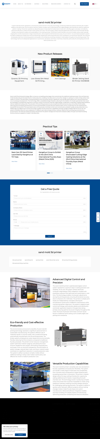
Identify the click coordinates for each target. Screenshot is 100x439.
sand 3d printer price (52, 260)
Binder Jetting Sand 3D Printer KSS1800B (80, 80)
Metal (42, 413)
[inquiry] (98, 214)
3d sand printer (17, 260)
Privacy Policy (72, 436)
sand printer (39, 260)
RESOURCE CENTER (56, 4)
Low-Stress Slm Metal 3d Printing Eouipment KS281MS (40, 80)
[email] (98, 220)
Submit (50, 236)
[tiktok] (32, 427)
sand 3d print (29, 260)
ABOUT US (20, 4)
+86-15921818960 (76, 420)
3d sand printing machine (20, 263)
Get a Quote (84, 4)
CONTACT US (67, 4)
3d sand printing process (69, 260)
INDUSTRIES (45, 4)
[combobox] (16, 222)
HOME (14, 4)
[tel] (98, 217)
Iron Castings (60, 79)
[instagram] (28, 427)
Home (57, 409)
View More (14, 161)
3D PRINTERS (28, 4)
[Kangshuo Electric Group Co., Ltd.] (6, 4)
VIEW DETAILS (19, 67)
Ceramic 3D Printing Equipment (19, 80)
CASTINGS (36, 4)
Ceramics (43, 411)
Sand (42, 409)
